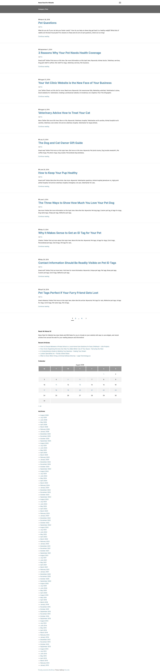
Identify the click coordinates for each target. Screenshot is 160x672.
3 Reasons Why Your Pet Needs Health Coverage (69, 52)
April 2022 (43, 537)
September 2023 (45, 497)
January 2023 (44, 515)
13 (80, 385)
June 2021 (43, 560)
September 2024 (45, 469)
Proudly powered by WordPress (46, 670)
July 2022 (43, 530)
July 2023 (43, 501)
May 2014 (43, 628)
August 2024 (44, 471)
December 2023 (45, 490)
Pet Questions (47, 22)
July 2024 (43, 473)
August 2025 (44, 443)
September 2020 (45, 581)
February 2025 (45, 457)
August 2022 (44, 527)
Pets (41, 27)
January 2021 (44, 572)
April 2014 (43, 630)
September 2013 (45, 646)
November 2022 (45, 520)
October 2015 (44, 609)
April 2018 (43, 600)
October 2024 (44, 466)
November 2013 (45, 642)
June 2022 (43, 532)
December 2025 (45, 434)
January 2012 (44, 665)
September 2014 (45, 618)
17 (44, 390)
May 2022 (43, 534)
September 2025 (45, 441)
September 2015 (45, 611)
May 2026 (43, 422)
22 (104, 390)
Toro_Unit (66, 670)
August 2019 (44, 595)
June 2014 (43, 625)
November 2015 (45, 607)
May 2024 (43, 478)
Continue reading (43, 36)
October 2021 (44, 551)
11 (56, 385)
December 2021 (45, 546)
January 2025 (44, 459)
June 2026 (43, 420)
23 (115, 390)
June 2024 (43, 476)
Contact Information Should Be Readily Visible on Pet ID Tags (77, 262)
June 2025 (43, 448)
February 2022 (45, 541)
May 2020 (43, 590)
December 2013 (45, 639)
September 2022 (45, 525)
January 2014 (44, 637)
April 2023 (43, 508)
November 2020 (45, 576)
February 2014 (44, 635)
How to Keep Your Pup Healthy (57, 172)
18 (56, 390)
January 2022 (44, 544)
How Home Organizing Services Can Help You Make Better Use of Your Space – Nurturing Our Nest (71, 349)
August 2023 (44, 499)
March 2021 (44, 567)
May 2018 (43, 597)
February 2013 (44, 663)
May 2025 (43, 450)
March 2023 (44, 511)
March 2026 (44, 427)
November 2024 (45, 464)
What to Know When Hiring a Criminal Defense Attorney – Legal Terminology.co (65, 356)
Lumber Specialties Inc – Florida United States (54, 353)
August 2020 (44, 583)
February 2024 (45, 485)
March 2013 (44, 660)
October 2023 (44, 494)
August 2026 (44, 415)
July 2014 (43, 623)
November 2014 (45, 614)
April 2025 (43, 452)
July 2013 (43, 651)
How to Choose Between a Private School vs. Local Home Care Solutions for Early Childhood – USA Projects (74, 346)
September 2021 (45, 553)
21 (92, 390)
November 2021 (45, 548)
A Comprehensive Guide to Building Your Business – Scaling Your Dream (63, 351)
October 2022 (44, 523)
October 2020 (44, 579)
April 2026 (43, 424)
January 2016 (44, 604)
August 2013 (44, 649)
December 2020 (45, 574)
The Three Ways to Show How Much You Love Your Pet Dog (76, 202)
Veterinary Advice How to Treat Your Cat (64, 112)
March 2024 (44, 483)
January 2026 (44, 431)
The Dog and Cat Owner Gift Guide (60, 142)
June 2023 (43, 504)
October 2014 (44, 616)
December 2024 (45, 462)
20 (80, 390)
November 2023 (45, 492)
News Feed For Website (46, 3)
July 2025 (43, 445)
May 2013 (43, 656)
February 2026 (45, 429)
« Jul (39, 406)
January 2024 (44, 487)
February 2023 (45, 513)
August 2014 (44, 621)
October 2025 (44, 438)
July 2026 (43, 417)
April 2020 (43, 593)
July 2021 (43, 558)
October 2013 (44, 644)
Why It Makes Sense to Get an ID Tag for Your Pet (69, 232)
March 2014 (44, 632)
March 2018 (44, 602)
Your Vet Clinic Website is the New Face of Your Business (75, 82)
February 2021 (44, 569)
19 (68, 390)
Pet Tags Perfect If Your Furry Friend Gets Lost (68, 292)
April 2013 (43, 658)
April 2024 (43, 480)
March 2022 (44, 539)
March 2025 (44, 455)
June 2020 (43, 588)
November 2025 (45, 436)
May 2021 (43, 562)
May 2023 (43, 506)
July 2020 (43, 586)
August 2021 (44, 555)
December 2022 (45, 518)
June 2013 (43, 653)
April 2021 (43, 565)
